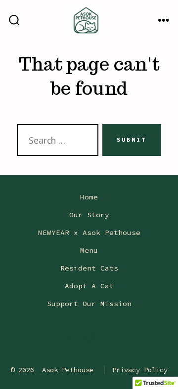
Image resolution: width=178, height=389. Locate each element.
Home (89, 197)
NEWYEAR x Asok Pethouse (89, 232)
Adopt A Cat (89, 285)
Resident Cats (89, 268)
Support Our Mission (89, 303)
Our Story (89, 214)
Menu (89, 250)
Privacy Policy (140, 369)
